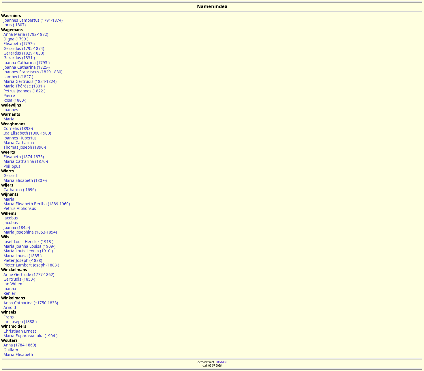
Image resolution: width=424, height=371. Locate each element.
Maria (8, 119)
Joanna (9, 288)
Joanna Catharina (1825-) (26, 67)
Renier (9, 293)
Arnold (9, 307)
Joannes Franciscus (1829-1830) (32, 72)
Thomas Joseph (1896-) (24, 147)
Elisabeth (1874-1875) (23, 156)
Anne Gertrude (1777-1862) (28, 274)
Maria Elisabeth (18, 354)
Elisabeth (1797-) (19, 43)
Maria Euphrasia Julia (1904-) (30, 335)
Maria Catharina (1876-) (25, 161)
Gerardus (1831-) (19, 57)
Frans (8, 317)
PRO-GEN (220, 362)
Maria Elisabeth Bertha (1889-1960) (36, 204)
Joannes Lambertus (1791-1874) (33, 20)
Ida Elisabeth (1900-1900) (27, 133)
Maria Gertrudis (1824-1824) (30, 81)
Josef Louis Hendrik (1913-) (28, 241)
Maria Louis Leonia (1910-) (28, 251)
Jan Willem (13, 283)
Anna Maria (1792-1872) (25, 34)
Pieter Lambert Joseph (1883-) (31, 265)
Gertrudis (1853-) (19, 279)
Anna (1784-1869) (19, 345)
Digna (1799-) (15, 39)
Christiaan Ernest (19, 331)
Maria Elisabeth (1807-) (25, 180)
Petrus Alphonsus (19, 208)
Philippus (11, 166)
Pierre (9, 95)
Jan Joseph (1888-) (20, 321)
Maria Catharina (18, 142)
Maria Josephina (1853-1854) (30, 232)
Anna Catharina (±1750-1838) (30, 303)
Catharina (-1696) (19, 189)
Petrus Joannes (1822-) (24, 91)
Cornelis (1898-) (18, 128)
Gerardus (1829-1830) (23, 53)
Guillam (10, 350)
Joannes (10, 109)
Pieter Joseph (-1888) (22, 260)
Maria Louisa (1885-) (22, 255)
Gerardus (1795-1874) (23, 48)
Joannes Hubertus (20, 138)
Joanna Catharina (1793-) (26, 62)
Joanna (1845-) (16, 227)
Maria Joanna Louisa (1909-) (29, 246)
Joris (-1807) (14, 25)
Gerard (10, 175)
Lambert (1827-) (18, 76)
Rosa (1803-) (14, 100)
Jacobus (10, 218)
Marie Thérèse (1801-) (24, 86)
